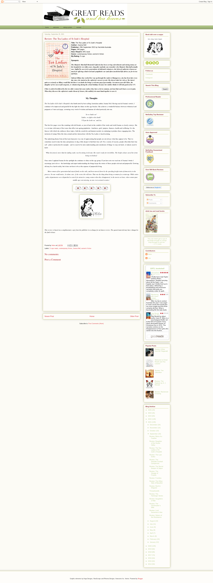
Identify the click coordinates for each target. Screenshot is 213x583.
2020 (150, 546)
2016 (150, 558)
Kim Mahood (156, 299)
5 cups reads (54, 248)
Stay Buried (155, 313)
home (47, 27)
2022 (150, 419)
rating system (67, 27)
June (152, 527)
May (151, 530)
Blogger (140, 578)
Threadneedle (154, 491)
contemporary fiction (65, 248)
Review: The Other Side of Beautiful (156, 482)
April (151, 533)
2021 (150, 422)
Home (92, 316)
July (151, 524)
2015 (150, 561)
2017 (150, 555)
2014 (150, 564)
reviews (78, 27)
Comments (152, 203)
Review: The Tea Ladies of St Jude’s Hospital (155, 450)
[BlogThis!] (70, 245)
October (153, 431)
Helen (150, 254)
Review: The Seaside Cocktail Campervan (156, 461)
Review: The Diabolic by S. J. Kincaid (160, 383)
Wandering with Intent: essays (155, 296)
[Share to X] (73, 245)
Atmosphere (155, 272)
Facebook (149, 74)
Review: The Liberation (159, 371)
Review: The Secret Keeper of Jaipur (156, 467)
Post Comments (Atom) (96, 323)
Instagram (149, 78)
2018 (150, 552)
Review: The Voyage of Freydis (153, 473)
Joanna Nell (76, 248)
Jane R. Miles (156, 314)
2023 (150, 416)
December (154, 425)
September (154, 434)
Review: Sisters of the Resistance (155, 516)
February (153, 539)
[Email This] (68, 245)
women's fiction (86, 248)
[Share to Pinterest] (77, 245)
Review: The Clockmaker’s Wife (155, 505)
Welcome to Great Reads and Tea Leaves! (161, 361)
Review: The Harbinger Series (156, 495)
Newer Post (49, 316)
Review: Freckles (155, 478)
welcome (56, 27)
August (152, 521)
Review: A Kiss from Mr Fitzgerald (161, 350)
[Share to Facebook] (75, 245)
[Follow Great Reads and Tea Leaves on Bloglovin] (154, 188)
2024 (150, 413)
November (154, 428)
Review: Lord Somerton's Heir (155, 511)
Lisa (149, 258)
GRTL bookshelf (157, 268)
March (152, 536)
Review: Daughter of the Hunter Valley (155, 443)
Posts (150, 200)
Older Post (134, 316)
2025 (150, 410)
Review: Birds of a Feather (155, 437)
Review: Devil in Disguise (155, 487)
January (153, 542)
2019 (150, 549)
